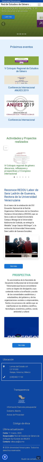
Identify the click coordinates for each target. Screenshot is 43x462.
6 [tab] (28, 177)
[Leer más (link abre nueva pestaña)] (21, 60)
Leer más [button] (8, 17)
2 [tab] (17, 177)
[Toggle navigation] (39, 5)
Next (6, 148)
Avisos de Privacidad (15, 415)
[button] (4, 457)
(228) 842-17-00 (16, 377)
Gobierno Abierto (14, 411)
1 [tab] (14, 177)
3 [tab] (20, 177)
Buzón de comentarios (31, 459)
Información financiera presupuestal (21, 407)
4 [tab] (23, 177)
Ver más (21, 345)
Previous (39, 148)
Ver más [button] (13, 266)
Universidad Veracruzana (11, 1)
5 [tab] (26, 177)
